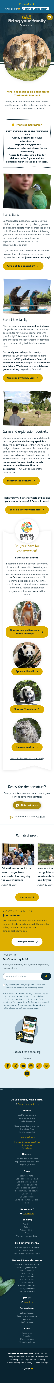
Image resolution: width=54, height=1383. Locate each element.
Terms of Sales (42, 1354)
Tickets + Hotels (27, 1230)
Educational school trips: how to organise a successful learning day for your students (16, 874)
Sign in (41, 817)
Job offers (28, 1302)
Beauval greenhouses (27, 1268)
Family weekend (27, 1289)
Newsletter (27, 1148)
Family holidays (27, 1271)
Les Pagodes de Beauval (27, 1179)
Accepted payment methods (21, 1357)
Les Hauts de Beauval (27, 1185)
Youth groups (27, 1322)
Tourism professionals (27, 1316)
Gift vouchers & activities (27, 1236)
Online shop (28, 1214)
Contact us (27, 1145)
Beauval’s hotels (27, 1176)
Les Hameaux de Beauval (27, 1191)
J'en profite (25, 4)
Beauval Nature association (27, 1253)
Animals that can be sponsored (26, 758)
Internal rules (42, 1357)
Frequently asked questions (27, 1142)
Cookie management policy (19, 1363)
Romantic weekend (27, 1286)
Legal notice (30, 1360)
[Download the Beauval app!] (27, 1029)
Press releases (27, 1339)
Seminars (27, 1319)
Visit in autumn (27, 1280)
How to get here (27, 1137)
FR (32, 1369)
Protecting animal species (27, 1247)
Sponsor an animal (27, 1250)
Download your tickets (28, 1104)
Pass (27, 1233)
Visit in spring (27, 1274)
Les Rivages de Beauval (27, 1188)
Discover (27, 1058)
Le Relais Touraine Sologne (27, 1200)
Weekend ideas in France (27, 1265)
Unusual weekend (27, 1292)
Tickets (27, 1227)
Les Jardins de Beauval (27, 1182)
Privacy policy (16, 1360)
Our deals (27, 1224)
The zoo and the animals (27, 1159)
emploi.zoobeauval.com (15, 931)
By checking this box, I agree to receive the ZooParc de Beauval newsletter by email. (25, 986)
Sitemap (41, 1360)
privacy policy (32, 1008)
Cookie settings (41, 1363)
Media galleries (28, 1342)
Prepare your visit (27, 1165)
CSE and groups (27, 1313)
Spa (27, 1203)
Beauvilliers (27, 1194)
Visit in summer (27, 1277)
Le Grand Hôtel (27, 1197)
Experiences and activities (27, 1162)
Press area (27, 1333)
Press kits (27, 1336)
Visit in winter (27, 1283)
